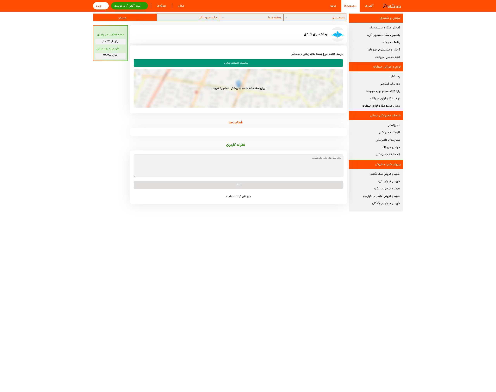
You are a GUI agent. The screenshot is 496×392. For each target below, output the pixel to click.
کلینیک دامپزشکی (389, 132)
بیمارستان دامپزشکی (387, 140)
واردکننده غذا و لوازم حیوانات (383, 91)
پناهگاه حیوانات (390, 42)
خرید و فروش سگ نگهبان (384, 174)
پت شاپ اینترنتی (390, 84)
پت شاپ (395, 76)
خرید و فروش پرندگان (387, 189)
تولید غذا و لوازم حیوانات (385, 98)
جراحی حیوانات (391, 147)
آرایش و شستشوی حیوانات (384, 50)
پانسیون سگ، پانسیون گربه (383, 35)
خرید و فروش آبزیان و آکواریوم (381, 196)
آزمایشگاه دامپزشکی (388, 154)
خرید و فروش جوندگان (386, 203)
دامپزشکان (394, 125)
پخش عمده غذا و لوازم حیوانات (381, 106)
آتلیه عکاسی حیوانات (387, 57)
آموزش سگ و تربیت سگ (385, 28)
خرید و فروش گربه (389, 181)
